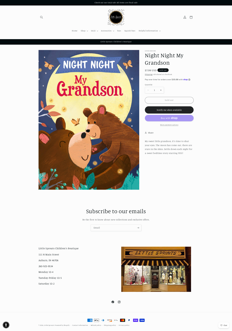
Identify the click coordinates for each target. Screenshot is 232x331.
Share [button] (150, 133)
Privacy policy (124, 325)
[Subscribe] (138, 228)
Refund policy (96, 325)
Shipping (148, 74)
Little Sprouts (49, 325)
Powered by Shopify (62, 325)
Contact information (80, 325)
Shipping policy (110, 325)
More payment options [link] (169, 125)
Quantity (148, 85)
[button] (42, 17)
